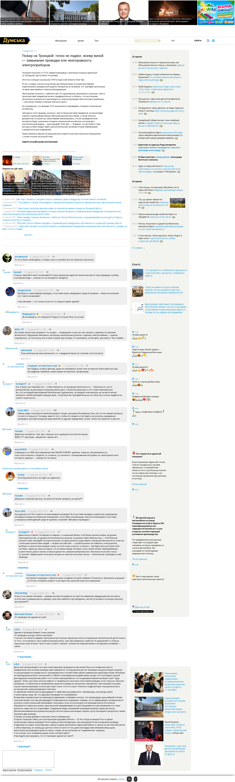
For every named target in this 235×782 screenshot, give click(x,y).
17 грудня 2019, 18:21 (35, 431)
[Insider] (10, 480)
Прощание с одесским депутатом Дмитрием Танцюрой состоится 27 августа (175, 750)
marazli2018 (21, 449)
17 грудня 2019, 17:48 (36, 329)
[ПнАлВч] (7, 429)
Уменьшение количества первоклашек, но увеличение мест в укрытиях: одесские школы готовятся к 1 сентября (175, 681)
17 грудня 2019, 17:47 (43, 290)
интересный (21, 256)
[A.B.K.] (8, 629)
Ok (129, 779)
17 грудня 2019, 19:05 (37, 474)
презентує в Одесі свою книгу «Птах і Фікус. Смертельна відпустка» (159, 88)
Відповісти (19, 265)
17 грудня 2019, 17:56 (73, 365)
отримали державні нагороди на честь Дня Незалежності (160, 227)
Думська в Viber (142, 607)
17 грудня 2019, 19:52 (45, 532)
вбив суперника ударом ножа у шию (161, 112)
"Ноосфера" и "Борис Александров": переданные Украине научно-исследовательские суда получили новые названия (61, 203)
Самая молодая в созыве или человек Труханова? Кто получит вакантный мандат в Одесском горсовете (175, 705)
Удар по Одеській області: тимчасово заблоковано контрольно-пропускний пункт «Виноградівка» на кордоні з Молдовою (170, 21)
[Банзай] (6, 272)
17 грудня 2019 (27, 51)
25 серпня (137, 56)
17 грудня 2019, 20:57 (72, 575)
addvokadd (26, 350)
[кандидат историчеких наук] (13, 366)
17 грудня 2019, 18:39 (44, 350)
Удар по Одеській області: (151, 166)
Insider (21, 474)
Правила (38, 770)
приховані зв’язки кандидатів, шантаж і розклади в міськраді (159, 148)
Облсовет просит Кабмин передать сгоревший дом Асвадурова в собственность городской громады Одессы (69, 223)
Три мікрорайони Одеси (150, 132)
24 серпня (137, 181)
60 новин (46, 164)
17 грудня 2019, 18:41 (51, 314)
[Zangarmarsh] (10, 295)
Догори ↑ (28, 234)
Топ (96, 40)
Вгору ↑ (49, 770)
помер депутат (162, 157)
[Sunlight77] (7, 384)
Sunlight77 (21, 383)
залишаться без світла (160, 217)
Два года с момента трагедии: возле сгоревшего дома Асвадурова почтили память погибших (61, 199)
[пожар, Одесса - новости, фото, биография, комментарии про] (7, 165)
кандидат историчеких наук (43, 365)
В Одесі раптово (146, 157)
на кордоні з (164, 171)
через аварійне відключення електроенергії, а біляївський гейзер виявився (160, 136)
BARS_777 (19, 329)
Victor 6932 (23, 410)
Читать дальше (139, 484)
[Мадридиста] (12, 312)
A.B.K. (17, 629)
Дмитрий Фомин (24, 614)
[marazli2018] (7, 454)
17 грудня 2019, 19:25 (41, 410)
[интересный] (7, 262)
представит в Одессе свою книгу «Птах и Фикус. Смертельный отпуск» (175, 728)
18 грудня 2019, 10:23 (32, 629)
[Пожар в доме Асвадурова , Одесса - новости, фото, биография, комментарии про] (67, 165)
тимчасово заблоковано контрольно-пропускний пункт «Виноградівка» (159, 169)
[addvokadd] (12, 348)
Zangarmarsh (24, 290)
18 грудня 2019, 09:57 (45, 614)
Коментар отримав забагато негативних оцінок (25, 468)
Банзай (17, 272)
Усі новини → (138, 247)
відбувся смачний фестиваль (169, 190)
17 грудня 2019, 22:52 (39, 593)
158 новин (76, 164)
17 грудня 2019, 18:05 (42, 383)
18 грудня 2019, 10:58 (32, 664)
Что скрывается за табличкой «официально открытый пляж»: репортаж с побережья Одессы (166, 273)
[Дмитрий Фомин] (7, 619)
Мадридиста (29, 314)
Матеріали (61, 40)
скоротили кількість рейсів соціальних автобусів (156, 239)
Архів (81, 40)
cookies (121, 779)
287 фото (25, 164)
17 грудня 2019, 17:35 (40, 256)
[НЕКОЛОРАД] (7, 598)
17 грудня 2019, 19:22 (38, 511)
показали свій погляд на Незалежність (153, 203)
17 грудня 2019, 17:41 (34, 272)
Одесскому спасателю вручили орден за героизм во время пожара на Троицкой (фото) (59, 208)
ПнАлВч (19, 431)
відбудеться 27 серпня (159, 101)
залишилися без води (172, 132)
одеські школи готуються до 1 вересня (161, 66)
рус (173, 40)
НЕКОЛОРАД (21, 593)
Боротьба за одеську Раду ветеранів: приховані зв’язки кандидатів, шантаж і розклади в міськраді (73, 22)
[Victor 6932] (10, 415)
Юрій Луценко (145, 86)
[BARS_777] (7, 334)
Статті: (136, 264)
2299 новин (17, 164)
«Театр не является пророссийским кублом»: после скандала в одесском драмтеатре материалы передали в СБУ (164, 290)
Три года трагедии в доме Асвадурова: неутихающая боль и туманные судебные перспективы (75, 189)
